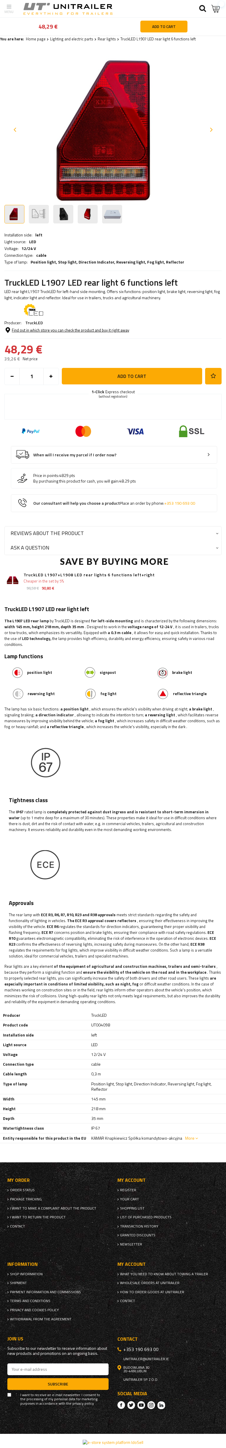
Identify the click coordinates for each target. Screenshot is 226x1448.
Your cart (129, 1199)
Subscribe (58, 1384)
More (190, 1138)
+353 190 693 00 (179, 503)
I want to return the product (38, 1217)
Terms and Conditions (30, 1301)
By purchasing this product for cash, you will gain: (76, 481)
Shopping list (132, 1208)
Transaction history (139, 1226)
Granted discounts (137, 1235)
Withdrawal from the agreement (41, 1319)
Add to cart (131, 376)
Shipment (18, 1283)
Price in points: (46, 475)
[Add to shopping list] (213, 376)
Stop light (67, 262)
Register (128, 1190)
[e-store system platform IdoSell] (113, 1442)
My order (18, 1180)
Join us (15, 1339)
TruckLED (34, 323)
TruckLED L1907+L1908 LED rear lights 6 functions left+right (89, 574)
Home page (36, 39)
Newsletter (131, 1244)
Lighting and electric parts (71, 39)
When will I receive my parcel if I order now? (75, 455)
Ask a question (30, 548)
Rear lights (107, 39)
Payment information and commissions (45, 1292)
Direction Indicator (96, 262)
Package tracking (26, 1199)
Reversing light (130, 262)
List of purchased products (146, 1217)
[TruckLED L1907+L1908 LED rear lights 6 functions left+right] (12, 580)
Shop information (26, 1274)
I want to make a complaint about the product (53, 1208)
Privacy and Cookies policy (34, 1310)
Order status (22, 1190)
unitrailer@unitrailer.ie (146, 1359)
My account (131, 1180)
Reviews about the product (47, 533)
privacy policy (83, 1403)
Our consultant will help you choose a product (114, 503)
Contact (17, 1226)
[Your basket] (216, 9)
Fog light (155, 262)
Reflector (175, 262)
